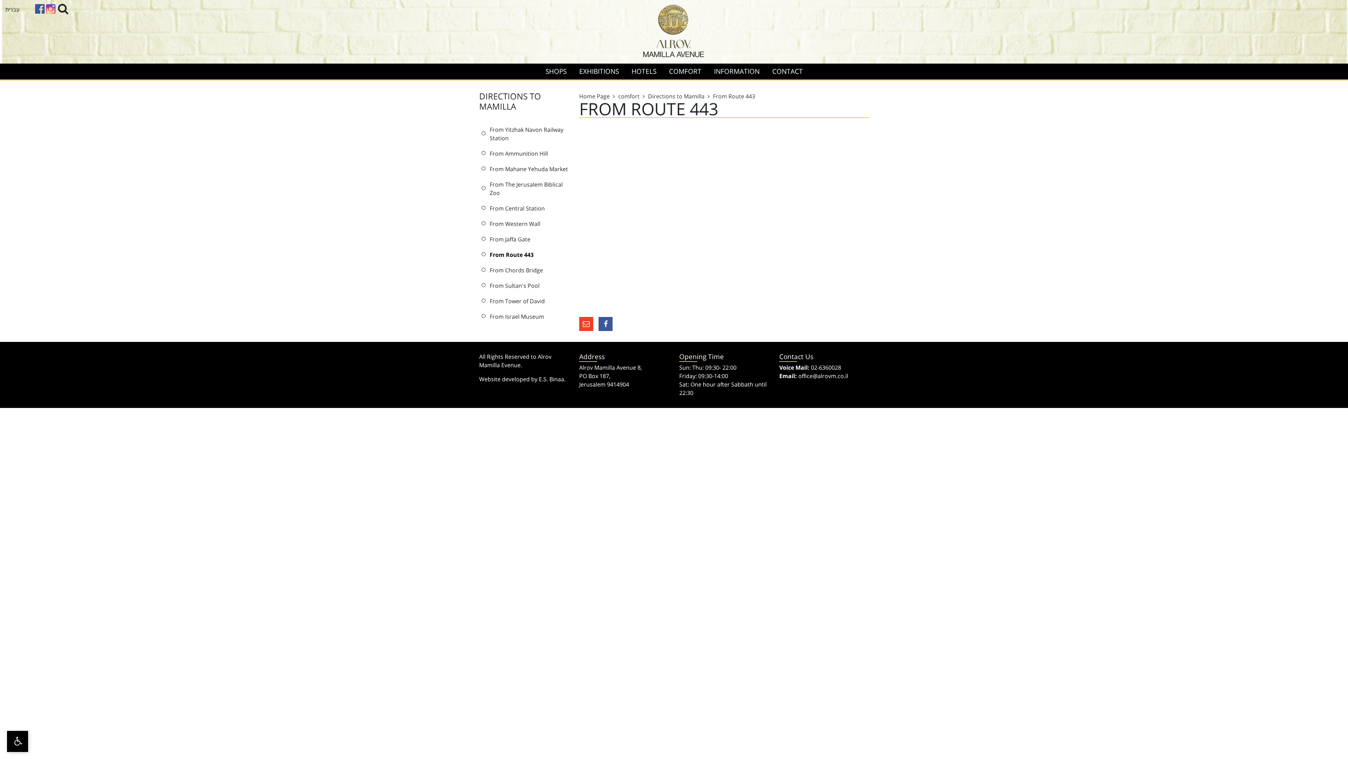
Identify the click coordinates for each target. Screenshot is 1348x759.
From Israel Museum (517, 316)
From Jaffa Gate (510, 239)
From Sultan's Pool (515, 286)
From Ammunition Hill (519, 153)
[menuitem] (556, 71)
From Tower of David (517, 301)
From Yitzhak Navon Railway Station (526, 134)
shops (556, 71)
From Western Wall (515, 224)
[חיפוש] (63, 8)
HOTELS (644, 71)
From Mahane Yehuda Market (529, 169)
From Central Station (517, 208)
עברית (12, 9)
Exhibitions (599, 71)
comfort (685, 71)
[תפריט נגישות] (17, 741)
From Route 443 (512, 255)
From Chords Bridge (516, 270)
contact (787, 71)
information (737, 71)
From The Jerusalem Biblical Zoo (526, 189)
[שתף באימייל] (586, 324)
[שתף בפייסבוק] (606, 324)
